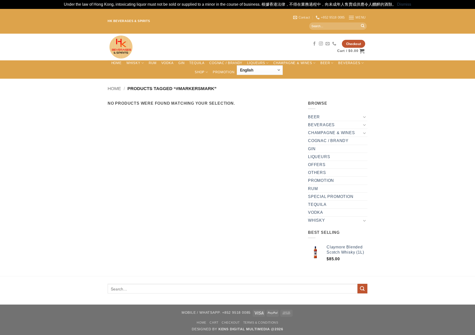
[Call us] (334, 44)
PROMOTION (223, 72)
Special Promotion (331, 196)
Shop (200, 72)
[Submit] (362, 26)
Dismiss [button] (404, 4)
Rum (152, 63)
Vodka (167, 63)
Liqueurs (256, 63)
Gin (181, 63)
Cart (214, 322)
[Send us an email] (328, 44)
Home (116, 63)
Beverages (349, 63)
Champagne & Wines (292, 63)
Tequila (197, 63)
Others (317, 172)
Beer (325, 63)
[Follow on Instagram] (321, 44)
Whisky (133, 63)
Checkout (231, 322)
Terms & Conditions (260, 322)
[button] (357, 17)
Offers (317, 165)
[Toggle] (364, 117)
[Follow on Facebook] (314, 44)
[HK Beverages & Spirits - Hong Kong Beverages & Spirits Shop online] (190, 47)
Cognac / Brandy (225, 63)
